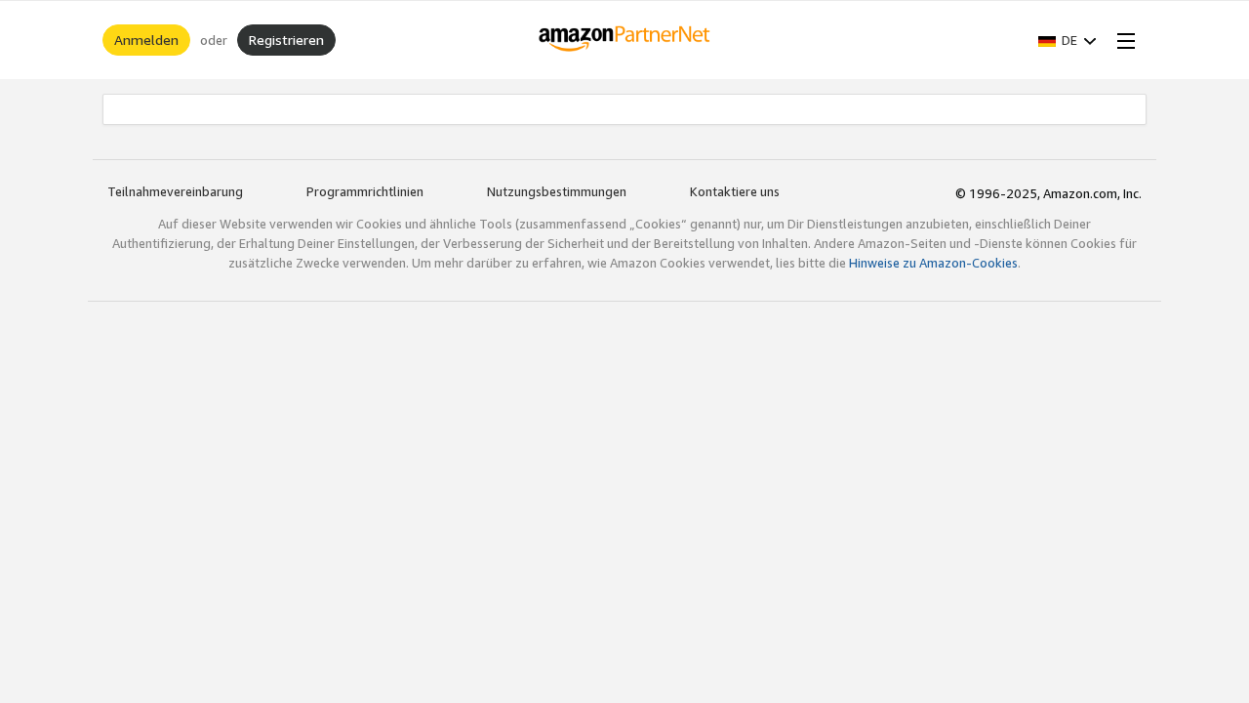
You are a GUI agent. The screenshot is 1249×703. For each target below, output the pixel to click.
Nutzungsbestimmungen (556, 191)
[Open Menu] (1122, 40)
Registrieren (286, 39)
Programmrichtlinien (364, 191)
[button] (1067, 40)
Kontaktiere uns (735, 191)
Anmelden (146, 39)
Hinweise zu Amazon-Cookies (933, 262)
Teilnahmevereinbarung (175, 191)
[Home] (625, 40)
